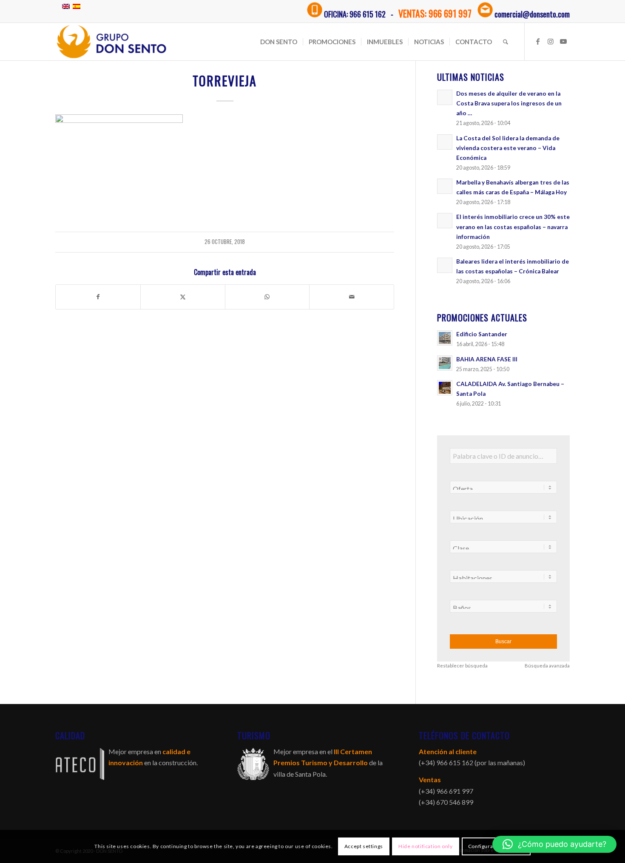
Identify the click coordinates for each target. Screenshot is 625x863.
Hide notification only (425, 846)
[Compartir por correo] (352, 297)
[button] (554, 844)
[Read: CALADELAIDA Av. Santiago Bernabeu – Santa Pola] (444, 387)
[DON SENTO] (111, 41)
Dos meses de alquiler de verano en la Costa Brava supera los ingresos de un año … (509, 103)
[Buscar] (505, 41)
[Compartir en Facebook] (98, 297)
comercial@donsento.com (532, 14)
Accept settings (363, 846)
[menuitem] (279, 41)
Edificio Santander (481, 334)
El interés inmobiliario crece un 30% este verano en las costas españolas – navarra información (513, 226)
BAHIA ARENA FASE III (486, 359)
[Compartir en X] (183, 297)
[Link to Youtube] (563, 41)
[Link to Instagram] (550, 41)
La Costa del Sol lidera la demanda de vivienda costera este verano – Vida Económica (508, 148)
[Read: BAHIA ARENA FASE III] (444, 363)
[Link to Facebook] (537, 41)
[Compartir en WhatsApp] (267, 297)
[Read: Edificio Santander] (444, 338)
